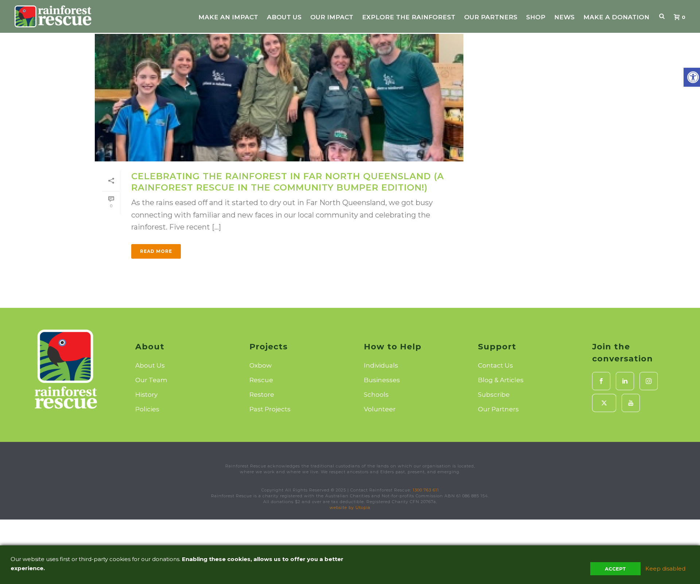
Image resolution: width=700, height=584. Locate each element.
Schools (376, 394)
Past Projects (270, 409)
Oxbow (260, 365)
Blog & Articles (501, 380)
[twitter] (604, 403)
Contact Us (495, 365)
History (146, 394)
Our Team (151, 380)
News (564, 17)
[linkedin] (625, 381)
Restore (261, 394)
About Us (284, 17)
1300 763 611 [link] (426, 490)
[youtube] (631, 403)
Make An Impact (228, 17)
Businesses (382, 380)
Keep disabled (665, 568)
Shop (535, 17)
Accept (615, 569)
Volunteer (380, 409)
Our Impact (331, 17)
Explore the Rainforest (408, 17)
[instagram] (648, 381)
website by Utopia (350, 507)
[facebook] (601, 381)
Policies (147, 409)
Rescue (261, 380)
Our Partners (490, 17)
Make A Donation (616, 17)
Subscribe (494, 394)
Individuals (381, 365)
